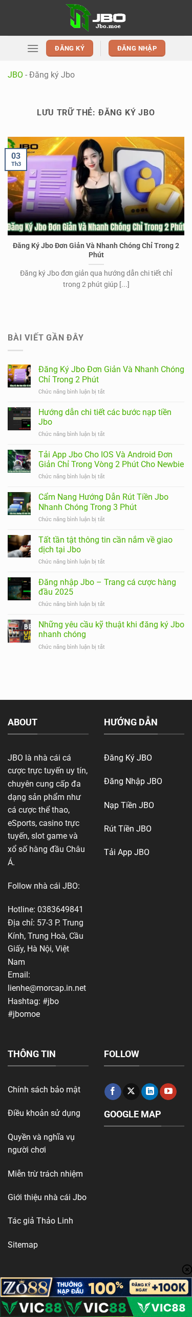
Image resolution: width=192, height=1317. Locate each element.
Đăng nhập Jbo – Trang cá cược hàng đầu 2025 (107, 587)
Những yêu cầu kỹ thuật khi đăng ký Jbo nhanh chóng (111, 629)
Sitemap (23, 1245)
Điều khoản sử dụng (44, 1113)
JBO (15, 75)
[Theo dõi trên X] (131, 1092)
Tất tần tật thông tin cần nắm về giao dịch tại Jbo (105, 544)
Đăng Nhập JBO (133, 781)
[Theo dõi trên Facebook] (112, 1092)
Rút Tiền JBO (128, 829)
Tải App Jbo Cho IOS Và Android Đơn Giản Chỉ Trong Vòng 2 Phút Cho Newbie (111, 459)
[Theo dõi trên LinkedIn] (149, 1092)
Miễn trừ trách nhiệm (45, 1174)
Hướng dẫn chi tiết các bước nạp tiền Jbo (105, 417)
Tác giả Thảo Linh (40, 1221)
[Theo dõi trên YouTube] (168, 1092)
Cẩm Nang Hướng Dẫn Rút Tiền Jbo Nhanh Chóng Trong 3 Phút (103, 501)
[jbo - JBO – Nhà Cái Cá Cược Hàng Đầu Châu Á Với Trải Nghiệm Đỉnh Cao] (96, 17)
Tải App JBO (127, 852)
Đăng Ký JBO (128, 758)
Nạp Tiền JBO (129, 805)
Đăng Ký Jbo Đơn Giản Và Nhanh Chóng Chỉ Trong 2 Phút (96, 250)
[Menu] (33, 48)
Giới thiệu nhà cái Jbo (47, 1197)
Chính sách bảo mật (44, 1089)
